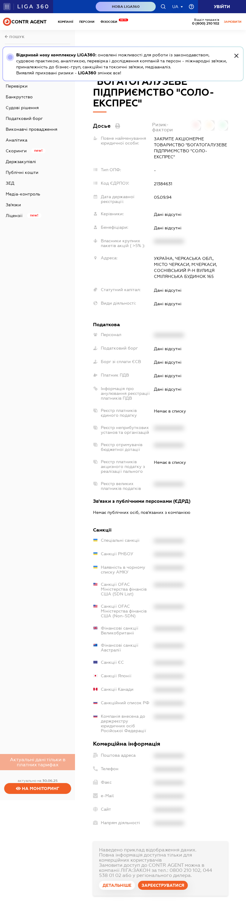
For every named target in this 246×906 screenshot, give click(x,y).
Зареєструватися (163, 885)
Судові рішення (22, 107)
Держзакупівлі (21, 161)
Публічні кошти (22, 172)
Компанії (65, 21)
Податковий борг (24, 118)
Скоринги (16, 150)
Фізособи (110, 21)
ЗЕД (10, 183)
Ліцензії (14, 215)
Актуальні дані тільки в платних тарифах (37, 762)
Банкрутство (19, 96)
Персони (86, 21)
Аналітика (16, 140)
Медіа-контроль (23, 194)
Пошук (16, 37)
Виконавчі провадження (31, 129)
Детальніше (117, 885)
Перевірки (17, 86)
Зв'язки (13, 204)
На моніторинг (40, 788)
